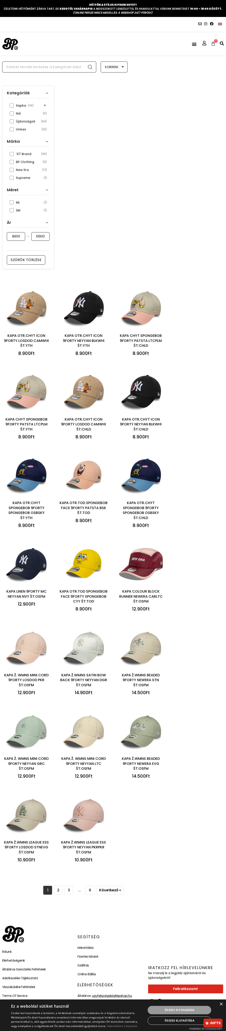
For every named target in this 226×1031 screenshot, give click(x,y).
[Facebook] (211, 23)
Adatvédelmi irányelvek (122, 1026)
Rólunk (6, 951)
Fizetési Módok (87, 956)
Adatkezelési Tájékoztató (20, 978)
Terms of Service (14, 996)
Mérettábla (85, 948)
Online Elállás (86, 974)
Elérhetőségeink (13, 960)
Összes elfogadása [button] (179, 1010)
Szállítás (83, 965)
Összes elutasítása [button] (179, 1020)
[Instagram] (205, 23)
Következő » (110, 890)
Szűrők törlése (26, 259)
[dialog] (113, 1015)
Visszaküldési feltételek (18, 987)
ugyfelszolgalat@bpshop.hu (112, 996)
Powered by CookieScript (205, 1028)
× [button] (221, 1004)
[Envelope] (200, 23)
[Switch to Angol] (220, 24)
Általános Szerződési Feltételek (24, 969)
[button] (194, 44)
